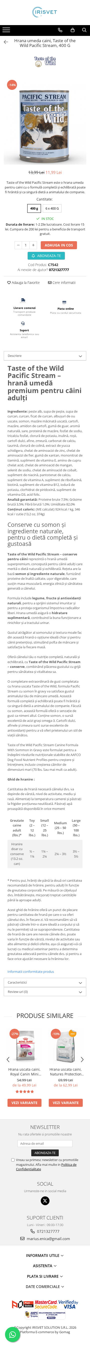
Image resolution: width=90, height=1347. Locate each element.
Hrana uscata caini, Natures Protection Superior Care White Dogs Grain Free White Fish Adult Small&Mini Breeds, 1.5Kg (66, 1071)
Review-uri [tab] (18, 991)
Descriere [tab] (15, 355)
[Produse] (6, 31)
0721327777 (48, 1231)
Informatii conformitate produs (31, 971)
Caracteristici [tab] (17, 982)
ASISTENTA (43, 1265)
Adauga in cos (59, 245)
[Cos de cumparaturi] (72, 30)
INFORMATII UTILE (43, 1255)
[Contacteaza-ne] (60, 30)
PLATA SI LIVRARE (43, 1276)
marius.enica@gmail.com (48, 1238)
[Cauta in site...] (84, 30)
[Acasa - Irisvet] (45, 12)
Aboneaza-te (48, 255)
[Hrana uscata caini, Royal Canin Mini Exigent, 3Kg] (24, 1046)
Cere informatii (64, 282)
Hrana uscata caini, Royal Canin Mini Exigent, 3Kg (24, 1071)
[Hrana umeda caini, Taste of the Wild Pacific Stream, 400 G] (45, 121)
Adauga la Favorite (25, 282)
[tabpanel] (45, 121)
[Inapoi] (4, 42)
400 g (34, 208)
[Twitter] (45, 1200)
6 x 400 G (52, 208)
